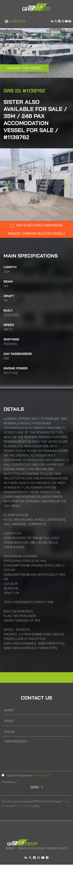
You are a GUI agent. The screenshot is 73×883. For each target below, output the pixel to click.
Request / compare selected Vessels (36, 233)
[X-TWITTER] (55, 21)
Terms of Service (23, 806)
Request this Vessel (24, 68)
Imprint (11, 848)
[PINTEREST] (70, 21)
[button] (6, 21)
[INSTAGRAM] (62, 21)
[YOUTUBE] (66, 21)
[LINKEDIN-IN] (52, 21)
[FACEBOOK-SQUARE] (59, 21)
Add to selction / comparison (39, 225)
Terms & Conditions (31, 848)
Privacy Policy (41, 775)
